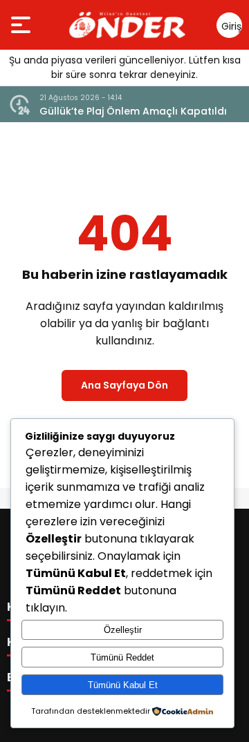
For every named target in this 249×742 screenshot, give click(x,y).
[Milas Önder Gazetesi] (127, 24)
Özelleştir (123, 630)
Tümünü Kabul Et (123, 685)
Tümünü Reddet (122, 657)
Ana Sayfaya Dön (124, 385)
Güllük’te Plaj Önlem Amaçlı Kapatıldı (133, 111)
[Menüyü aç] (22, 25)
